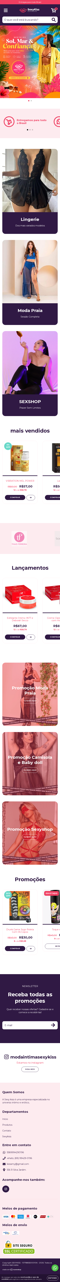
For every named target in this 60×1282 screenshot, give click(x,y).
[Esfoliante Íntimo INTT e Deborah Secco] (30, 637)
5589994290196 (15, 1152)
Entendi (52, 1278)
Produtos (7, 1124)
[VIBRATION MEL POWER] (30, 497)
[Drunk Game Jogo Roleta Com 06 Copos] (30, 948)
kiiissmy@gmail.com (18, 1164)
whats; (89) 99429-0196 (19, 1158)
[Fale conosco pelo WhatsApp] (55, 1267)
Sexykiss (6, 1136)
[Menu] (5, 10)
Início (5, 1119)
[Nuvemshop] (12, 1270)
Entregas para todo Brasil (30, 2)
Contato (6, 1130)
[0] (53, 11)
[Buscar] (53, 19)
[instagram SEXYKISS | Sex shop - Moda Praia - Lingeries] (5, 1189)
